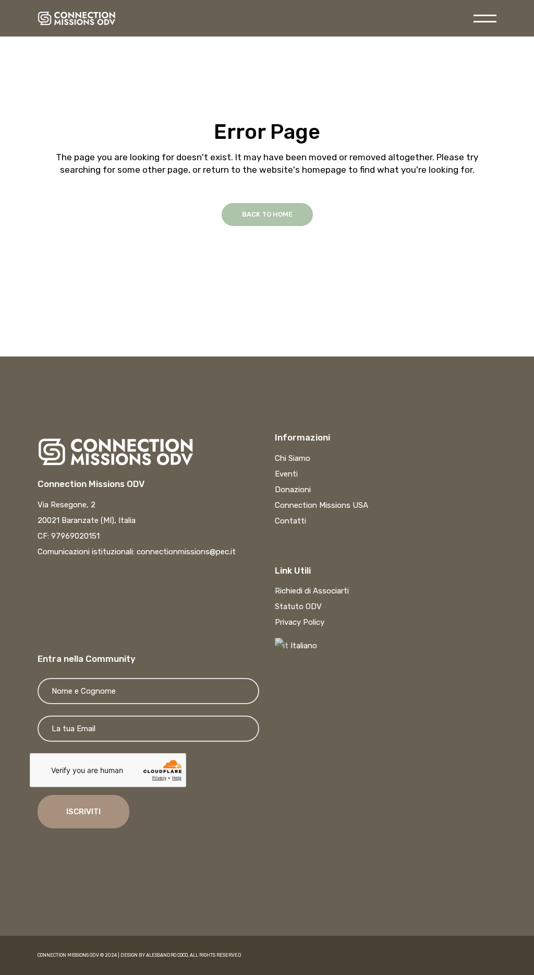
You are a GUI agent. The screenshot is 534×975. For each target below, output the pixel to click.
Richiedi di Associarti (312, 591)
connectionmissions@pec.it (186, 551)
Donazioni (293, 489)
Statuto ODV (298, 606)
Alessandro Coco (167, 955)
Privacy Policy (299, 622)
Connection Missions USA (321, 505)
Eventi (286, 474)
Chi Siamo (292, 458)
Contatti (290, 521)
